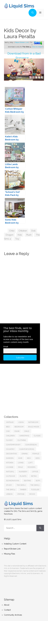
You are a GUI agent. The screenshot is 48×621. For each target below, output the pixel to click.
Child (11, 230)
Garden (9, 458)
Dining (25, 454)
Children (23, 230)
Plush (28, 234)
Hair (20, 458)
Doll (33, 230)
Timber (23, 490)
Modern (31, 467)
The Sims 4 (10, 490)
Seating (27, 481)
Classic (37, 436)
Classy (9, 440)
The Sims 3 (34, 485)
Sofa (38, 481)
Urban (9, 494)
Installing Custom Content (15, 544)
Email (5, 346)
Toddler (35, 490)
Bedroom (19, 427)
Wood (32, 494)
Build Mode (33, 427)
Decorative (11, 454)
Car (8, 431)
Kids (20, 234)
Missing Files (9, 554)
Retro (34, 476)
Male (20, 467)
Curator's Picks (26, 449)
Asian (21, 422)
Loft (30, 463)
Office (35, 472)
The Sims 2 (21, 485)
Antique (10, 422)
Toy (17, 238)
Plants (23, 476)
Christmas (24, 436)
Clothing (21, 440)
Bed (8, 427)
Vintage (20, 494)
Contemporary (13, 445)
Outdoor (10, 476)
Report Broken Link (22, 42)
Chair (16, 431)
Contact (7, 610)
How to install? (38, 47)
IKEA (29, 458)
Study (9, 485)
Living (20, 463)
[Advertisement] (24, 386)
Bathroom (33, 422)
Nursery (23, 472)
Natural (10, 472)
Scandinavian (12, 481)
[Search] (40, 528)
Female (35, 454)
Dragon (9, 234)
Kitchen (9, 463)
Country (10, 449)
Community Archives (13, 615)
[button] (32, 13)
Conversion (31, 445)
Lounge (9, 467)
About (6, 605)
